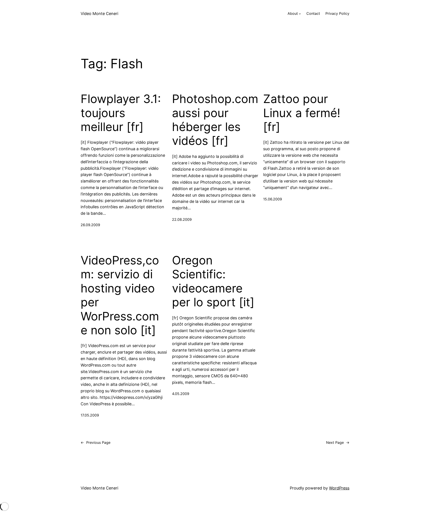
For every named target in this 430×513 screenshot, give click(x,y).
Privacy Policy (337, 13)
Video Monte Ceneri (99, 13)
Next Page (337, 442)
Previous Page (95, 442)
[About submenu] (300, 14)
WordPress (339, 488)
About (293, 13)
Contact (313, 13)
